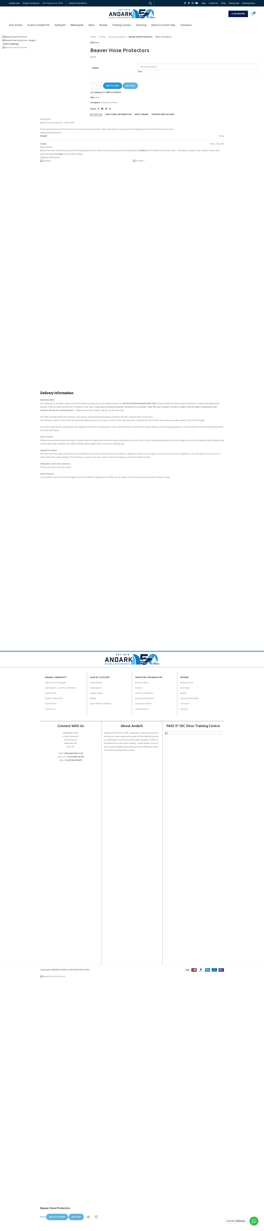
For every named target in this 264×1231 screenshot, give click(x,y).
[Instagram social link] (192, 3)
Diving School (186, 683)
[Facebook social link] (185, 3)
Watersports (96, 688)
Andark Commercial (54, 698)
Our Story (184, 703)
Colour (95, 68)
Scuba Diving (96, 683)
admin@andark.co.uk (73, 753)
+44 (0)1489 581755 (75, 757)
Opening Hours (142, 709)
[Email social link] (102, 109)
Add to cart (112, 85)
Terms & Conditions (144, 693)
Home (93, 37)
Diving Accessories (116, 37)
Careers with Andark (189, 698)
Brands (183, 693)
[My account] (225, 14)
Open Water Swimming (100, 703)
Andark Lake (50, 693)
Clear (139, 71)
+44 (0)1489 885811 (73, 760)
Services (184, 709)
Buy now (130, 85)
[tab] (96, 114)
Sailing (93, 698)
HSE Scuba (185, 688)
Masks (143, 150)
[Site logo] (132, 14)
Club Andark (238, 13)
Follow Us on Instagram (55, 683)
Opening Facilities (143, 703)
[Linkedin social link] (110, 109)
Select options (57, 1217)
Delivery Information (144, 698)
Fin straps (59, 154)
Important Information (148, 677)
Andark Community (55, 677)
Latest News (50, 703)
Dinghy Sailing (96, 693)
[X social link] (189, 3)
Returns (138, 688)
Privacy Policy (141, 683)
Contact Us (50, 709)
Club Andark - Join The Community (60, 688)
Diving (102, 37)
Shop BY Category (100, 677)
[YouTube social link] (196, 3)
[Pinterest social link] (106, 109)
